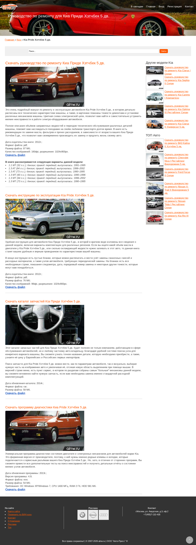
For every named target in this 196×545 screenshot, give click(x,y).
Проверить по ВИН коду (20, 514)
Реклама (12, 524)
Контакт (189, 6)
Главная (150, 6)
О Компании (14, 521)
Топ (9, 527)
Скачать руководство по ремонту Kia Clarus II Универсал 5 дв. (177, 123)
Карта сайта (14, 511)
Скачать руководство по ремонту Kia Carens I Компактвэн (177, 94)
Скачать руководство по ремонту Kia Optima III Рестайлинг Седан (177, 109)
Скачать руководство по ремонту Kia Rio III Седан (177, 215)
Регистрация (174, 6)
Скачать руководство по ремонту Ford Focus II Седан (177, 172)
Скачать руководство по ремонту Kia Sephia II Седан (177, 80)
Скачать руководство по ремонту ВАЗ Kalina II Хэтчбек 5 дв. (177, 143)
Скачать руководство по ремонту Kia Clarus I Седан (178, 70)
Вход (161, 6)
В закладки (137, 6)
